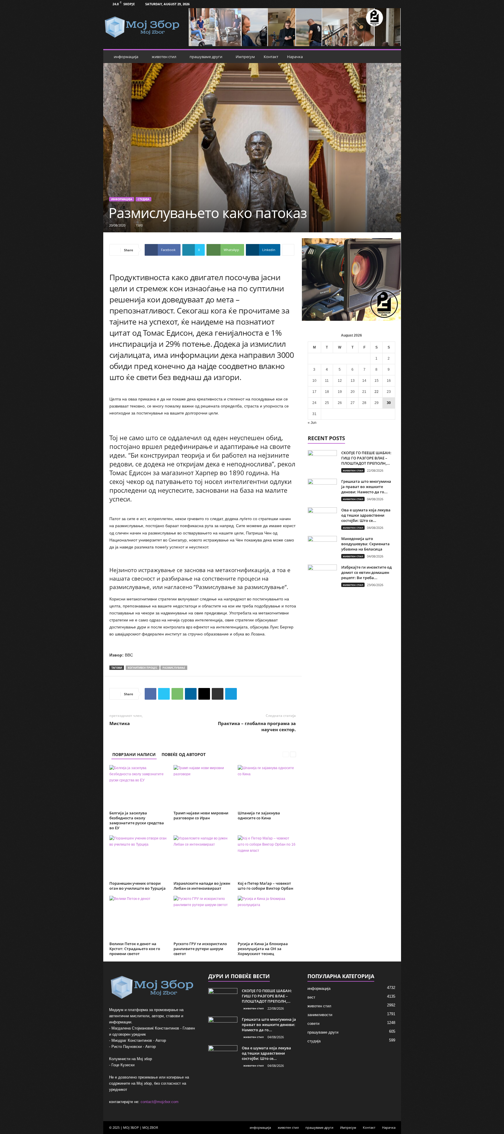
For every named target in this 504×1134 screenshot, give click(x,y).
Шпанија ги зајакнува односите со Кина (259, 815)
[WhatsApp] (177, 694)
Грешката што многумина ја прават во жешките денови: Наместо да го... (366, 486)
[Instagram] (393, 4)
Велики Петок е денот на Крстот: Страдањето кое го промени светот (134, 948)
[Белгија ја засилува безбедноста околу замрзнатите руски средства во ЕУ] (138, 787)
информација (126, 56)
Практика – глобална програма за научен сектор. (257, 726)
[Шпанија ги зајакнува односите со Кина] (267, 787)
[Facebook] (384, 4)
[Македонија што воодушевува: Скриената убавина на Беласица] (322, 547)
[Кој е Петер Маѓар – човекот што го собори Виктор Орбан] (267, 857)
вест (311, 997)
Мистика (119, 723)
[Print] (217, 694)
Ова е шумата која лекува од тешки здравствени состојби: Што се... (366, 515)
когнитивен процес (143, 668)
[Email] (204, 694)
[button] (392, 56)
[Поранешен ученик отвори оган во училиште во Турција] (138, 857)
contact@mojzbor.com (159, 1102)
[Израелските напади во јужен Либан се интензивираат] (203, 857)
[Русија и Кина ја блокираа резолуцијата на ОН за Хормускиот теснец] (267, 918)
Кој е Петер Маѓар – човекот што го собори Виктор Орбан (265, 886)
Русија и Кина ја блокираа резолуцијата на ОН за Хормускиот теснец (263, 948)
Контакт (271, 56)
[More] (288, 250)
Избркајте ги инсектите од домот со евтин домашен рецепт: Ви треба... (366, 572)
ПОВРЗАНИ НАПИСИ (134, 754)
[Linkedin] (191, 694)
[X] (164, 694)
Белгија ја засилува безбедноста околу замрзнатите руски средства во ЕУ (136, 820)
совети (313, 1023)
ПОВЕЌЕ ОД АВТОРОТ (184, 754)
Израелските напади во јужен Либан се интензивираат (202, 886)
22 (376, 392)
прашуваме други (206, 56)
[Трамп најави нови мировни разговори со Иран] (203, 787)
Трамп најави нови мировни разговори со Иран (201, 815)
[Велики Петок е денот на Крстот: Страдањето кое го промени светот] (138, 918)
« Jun (312, 423)
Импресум (245, 56)
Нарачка (295, 56)
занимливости (319, 1015)
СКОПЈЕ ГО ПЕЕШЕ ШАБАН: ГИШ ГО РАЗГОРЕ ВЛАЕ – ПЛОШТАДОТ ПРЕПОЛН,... (366, 458)
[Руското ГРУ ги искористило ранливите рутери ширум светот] (203, 918)
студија (143, 199)
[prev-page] (286, 754)
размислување (173, 668)
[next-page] (293, 754)
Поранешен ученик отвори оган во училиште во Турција (137, 886)
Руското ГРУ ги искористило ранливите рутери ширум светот (200, 948)
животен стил (164, 56)
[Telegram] (231, 694)
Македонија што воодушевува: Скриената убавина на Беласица (365, 544)
